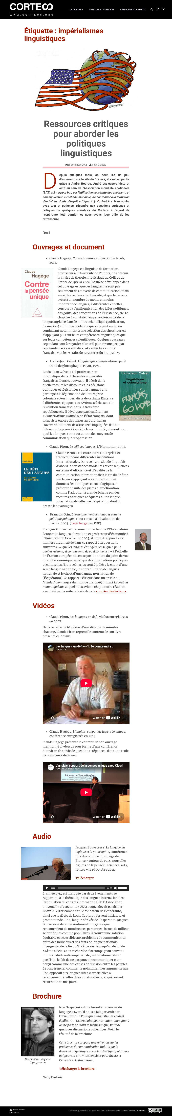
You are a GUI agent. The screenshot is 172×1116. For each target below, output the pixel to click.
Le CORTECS (76, 9)
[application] (86, 888)
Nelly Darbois (99, 164)
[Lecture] (47, 888)
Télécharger (80, 523)
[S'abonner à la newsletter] (163, 9)
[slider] (123, 888)
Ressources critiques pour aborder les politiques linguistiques (86, 138)
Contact (15, 1112)
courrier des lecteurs (111, 591)
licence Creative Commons (132, 1110)
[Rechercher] (151, 9)
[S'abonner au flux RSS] (158, 9)
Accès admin (18, 1109)
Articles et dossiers (101, 9)
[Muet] (115, 888)
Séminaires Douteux (132, 9)
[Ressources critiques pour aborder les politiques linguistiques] (86, 80)
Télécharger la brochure (77, 1069)
